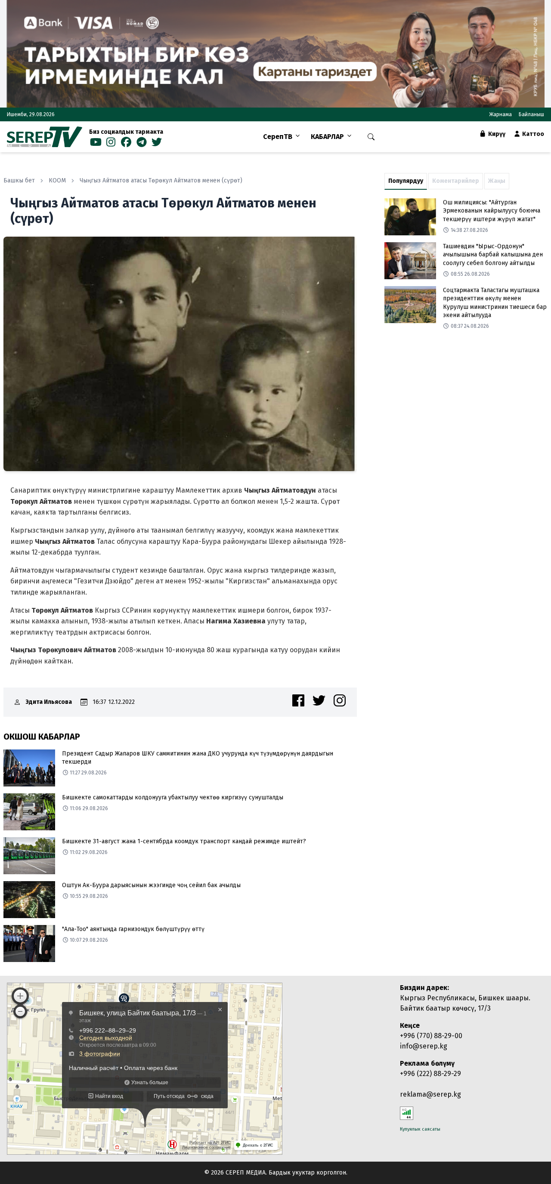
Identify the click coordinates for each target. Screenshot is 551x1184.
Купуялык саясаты (420, 1129)
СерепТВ (277, 137)
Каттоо (532, 134)
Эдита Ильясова (49, 702)
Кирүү (496, 134)
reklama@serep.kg (430, 1094)
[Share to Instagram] (340, 700)
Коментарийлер (455, 181)
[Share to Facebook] (298, 700)
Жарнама (500, 114)
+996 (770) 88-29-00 (431, 1036)
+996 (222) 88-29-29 (430, 1074)
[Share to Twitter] (319, 700)
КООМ (57, 180)
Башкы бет (19, 180)
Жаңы (496, 181)
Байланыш (531, 114)
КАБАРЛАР (327, 137)
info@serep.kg (423, 1046)
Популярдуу (405, 181)
